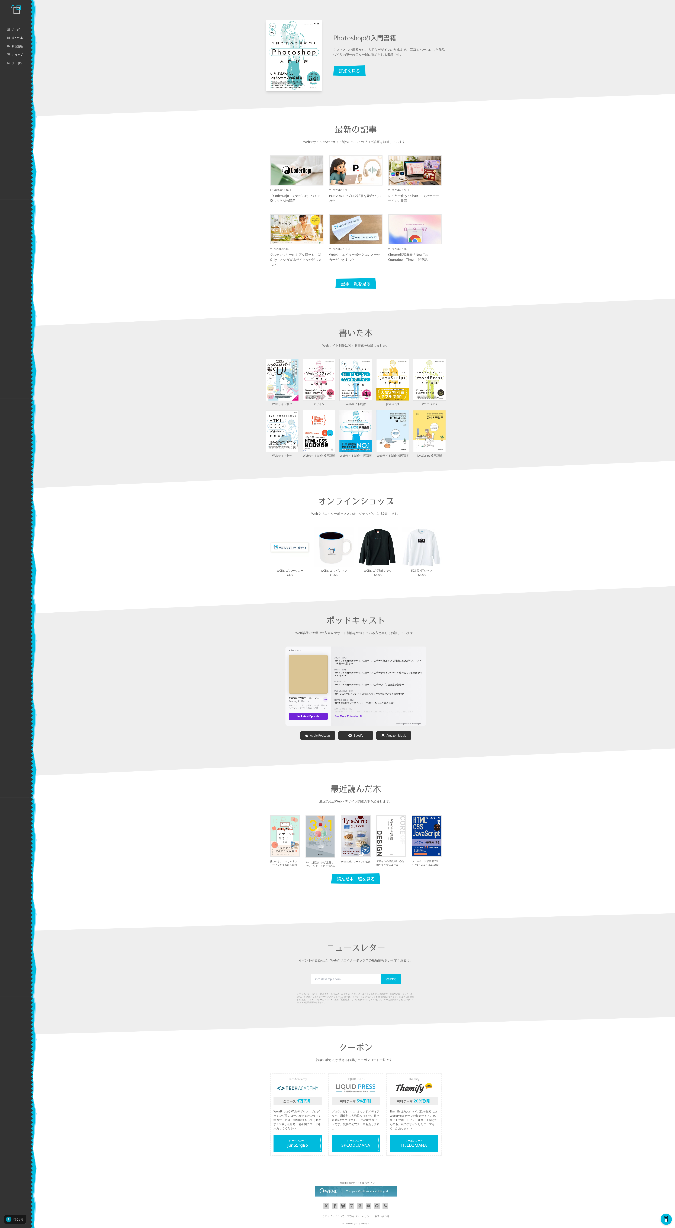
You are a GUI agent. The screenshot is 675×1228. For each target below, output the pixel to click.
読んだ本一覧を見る (356, 879)
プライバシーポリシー (309, 993)
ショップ (17, 54)
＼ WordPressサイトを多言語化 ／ (355, 1182)
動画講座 (17, 46)
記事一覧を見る (356, 284)
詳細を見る (349, 71)
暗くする (18, 1219)
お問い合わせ (382, 1216)
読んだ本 (17, 37)
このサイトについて (333, 1216)
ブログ (15, 29)
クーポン (17, 63)
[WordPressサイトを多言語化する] (356, 1191)
